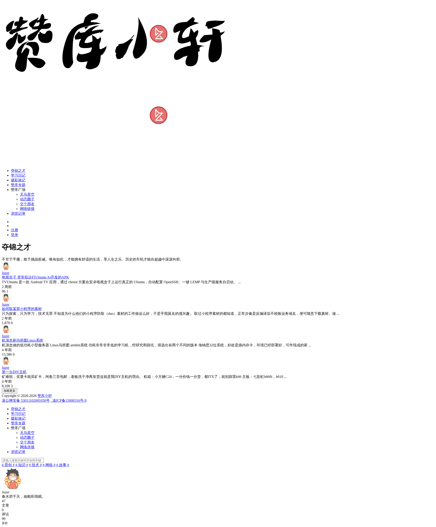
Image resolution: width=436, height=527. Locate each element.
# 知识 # (21, 465)
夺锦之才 (18, 170)
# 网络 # (49, 465)
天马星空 (27, 194)
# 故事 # (62, 465)
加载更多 (9, 390)
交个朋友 (27, 204)
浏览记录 (18, 213)
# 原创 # (8, 465)
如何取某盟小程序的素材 (22, 309)
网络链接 (27, 209)
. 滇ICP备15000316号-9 (69, 400)
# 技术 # (35, 465)
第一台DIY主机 (14, 372)
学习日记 (18, 175)
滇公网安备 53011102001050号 (26, 400)
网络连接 (27, 447)
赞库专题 (18, 185)
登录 (14, 235)
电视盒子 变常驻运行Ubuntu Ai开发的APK (35, 277)
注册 (14, 230)
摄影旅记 (18, 180)
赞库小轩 (44, 396)
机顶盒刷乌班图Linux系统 (22, 340)
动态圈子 (27, 199)
